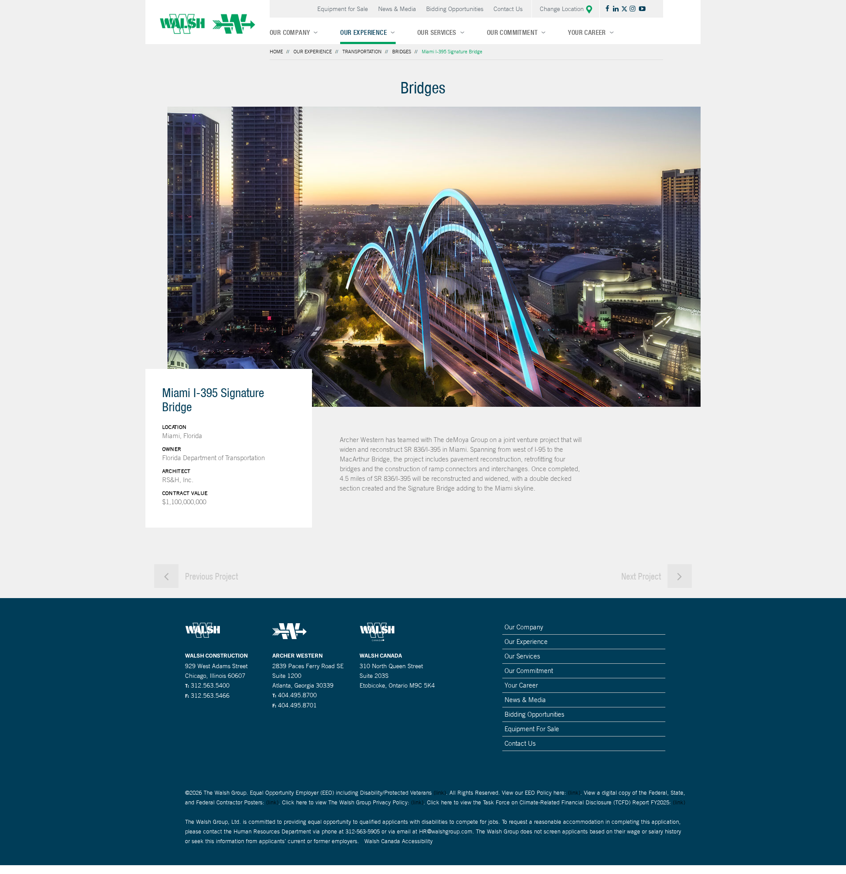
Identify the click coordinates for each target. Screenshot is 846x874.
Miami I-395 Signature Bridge (452, 51)
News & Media (397, 9)
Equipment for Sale (342, 9)
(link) (440, 792)
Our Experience (363, 32)
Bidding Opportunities (454, 9)
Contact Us (508, 9)
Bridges (401, 51)
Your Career (586, 32)
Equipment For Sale (532, 729)
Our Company (290, 32)
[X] (625, 8)
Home (276, 51)
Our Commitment (512, 32)
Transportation (362, 51)
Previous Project (210, 576)
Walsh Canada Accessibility (398, 841)
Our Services (436, 32)
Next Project (642, 576)
